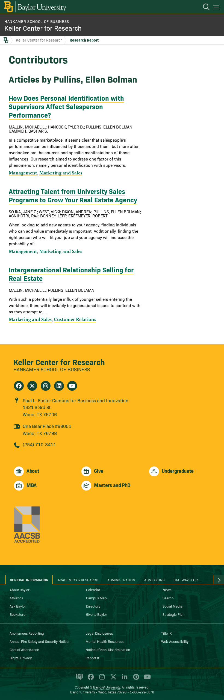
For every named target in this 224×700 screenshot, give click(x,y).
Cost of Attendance (24, 649)
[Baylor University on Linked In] (123, 678)
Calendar (93, 589)
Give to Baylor (96, 614)
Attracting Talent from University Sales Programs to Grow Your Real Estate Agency (73, 195)
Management (23, 173)
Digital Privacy (21, 657)
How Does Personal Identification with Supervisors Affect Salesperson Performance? (66, 106)
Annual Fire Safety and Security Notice (39, 641)
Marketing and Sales (60, 173)
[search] (203, 7)
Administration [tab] (121, 579)
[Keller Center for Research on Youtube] (72, 385)
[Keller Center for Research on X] (32, 385)
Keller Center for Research (43, 27)
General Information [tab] (29, 579)
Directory (93, 605)
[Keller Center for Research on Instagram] (45, 385)
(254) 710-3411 (39, 444)
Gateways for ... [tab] (187, 579)
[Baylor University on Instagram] (101, 678)
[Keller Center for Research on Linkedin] (59, 385)
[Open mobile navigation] (217, 8)
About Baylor (20, 589)
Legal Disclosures (99, 633)
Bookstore (17, 614)
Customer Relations (75, 319)
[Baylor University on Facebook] (89, 678)
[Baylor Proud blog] (78, 678)
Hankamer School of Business (36, 21)
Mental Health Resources (105, 641)
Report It (92, 657)
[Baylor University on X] (112, 678)
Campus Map (96, 597)
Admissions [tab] (154, 579)
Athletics (16, 597)
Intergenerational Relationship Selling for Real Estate (71, 273)
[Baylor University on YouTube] (146, 678)
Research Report (84, 40)
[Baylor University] (35, 7)
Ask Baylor (18, 605)
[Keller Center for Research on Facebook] (18, 385)
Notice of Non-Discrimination (108, 649)
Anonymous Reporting (27, 633)
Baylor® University (106, 687)
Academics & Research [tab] (78, 579)
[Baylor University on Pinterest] (135, 678)
